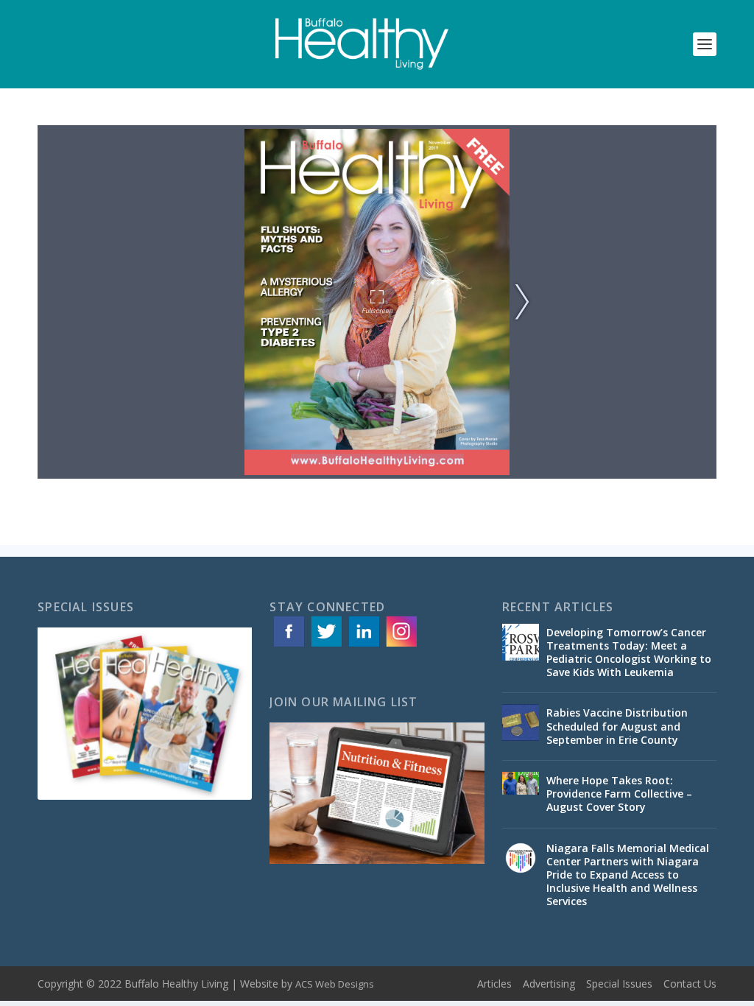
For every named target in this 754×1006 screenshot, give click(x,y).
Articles (494, 984)
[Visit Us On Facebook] (288, 646)
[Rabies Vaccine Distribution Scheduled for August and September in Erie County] (520, 722)
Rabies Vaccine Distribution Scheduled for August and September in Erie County (617, 726)
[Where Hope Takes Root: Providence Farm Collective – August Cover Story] (520, 790)
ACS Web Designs (334, 984)
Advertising (549, 984)
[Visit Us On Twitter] (326, 646)
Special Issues (619, 984)
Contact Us (689, 984)
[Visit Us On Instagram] (401, 646)
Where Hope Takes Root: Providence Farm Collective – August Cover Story (619, 793)
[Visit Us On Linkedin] (363, 646)
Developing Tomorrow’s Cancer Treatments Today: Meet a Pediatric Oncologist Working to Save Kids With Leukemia (628, 652)
